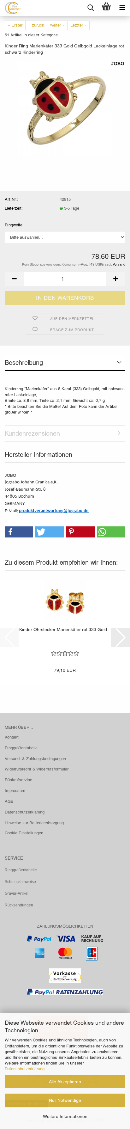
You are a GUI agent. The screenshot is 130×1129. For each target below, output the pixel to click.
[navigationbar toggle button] (122, 8)
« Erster (15, 25)
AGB (9, 801)
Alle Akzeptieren (65, 1081)
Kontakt (12, 737)
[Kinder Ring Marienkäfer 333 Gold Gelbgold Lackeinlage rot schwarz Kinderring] (65, 108)
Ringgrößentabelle (21, 748)
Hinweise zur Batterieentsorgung (34, 822)
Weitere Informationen (65, 1116)
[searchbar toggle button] (90, 8)
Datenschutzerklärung (24, 1068)
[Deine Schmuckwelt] (10, 8)
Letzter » (78, 25)
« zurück (36, 25)
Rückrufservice (18, 779)
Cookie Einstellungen (24, 833)
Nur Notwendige (65, 1100)
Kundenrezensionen (32, 433)
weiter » (57, 25)
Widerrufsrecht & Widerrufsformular (36, 769)
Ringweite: (14, 225)
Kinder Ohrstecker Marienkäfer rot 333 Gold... (65, 629)
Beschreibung (24, 362)
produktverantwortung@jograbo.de (54, 511)
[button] (14, 279)
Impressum (15, 790)
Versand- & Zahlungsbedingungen (35, 758)
